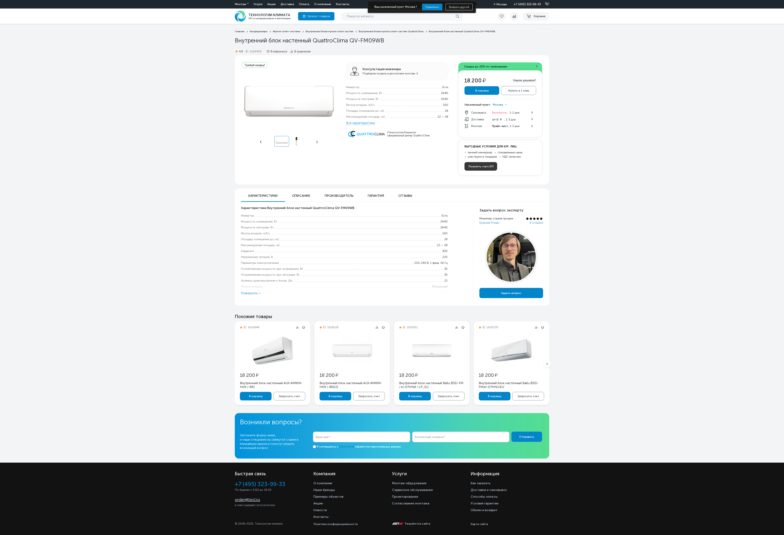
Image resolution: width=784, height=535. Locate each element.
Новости (320, 510)
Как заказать (481, 483)
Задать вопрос (511, 293)
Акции (271, 4)
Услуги (258, 4)
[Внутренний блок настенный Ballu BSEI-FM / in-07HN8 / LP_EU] (431, 364)
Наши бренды (324, 490)
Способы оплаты (484, 497)
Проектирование (405, 497)
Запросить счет (289, 396)
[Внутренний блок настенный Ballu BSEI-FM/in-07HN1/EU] (511, 364)
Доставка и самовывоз (489, 490)
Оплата (304, 4)
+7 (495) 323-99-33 (527, 4)
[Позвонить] (544, 4)
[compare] (514, 16)
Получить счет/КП (480, 166)
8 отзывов (536, 222)
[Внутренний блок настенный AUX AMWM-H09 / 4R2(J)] (352, 364)
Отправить (526, 437)
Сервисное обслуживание (412, 490)
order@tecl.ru (247, 499)
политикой (346, 446)
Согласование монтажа (410, 503)
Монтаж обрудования (409, 483)
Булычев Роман (489, 222)
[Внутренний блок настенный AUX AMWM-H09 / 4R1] (272, 363)
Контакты (342, 4)
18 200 (249, 375)
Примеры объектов (328, 497)
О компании (322, 4)
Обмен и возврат (484, 510)
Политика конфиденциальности (335, 524)
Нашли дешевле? (524, 80)
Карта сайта (479, 524)
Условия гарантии (484, 503)
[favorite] (503, 16)
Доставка (287, 4)
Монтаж (240, 4)
